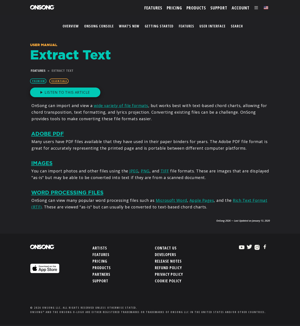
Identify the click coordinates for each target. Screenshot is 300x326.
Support (100, 280)
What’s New (129, 26)
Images (41, 163)
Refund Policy (168, 267)
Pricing (99, 261)
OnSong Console (99, 26)
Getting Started (159, 26)
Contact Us (166, 248)
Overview (71, 26)
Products (101, 267)
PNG (145, 171)
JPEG (133, 171)
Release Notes (168, 261)
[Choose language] (266, 8)
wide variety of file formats (121, 105)
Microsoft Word (171, 200)
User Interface (212, 26)
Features (186, 26)
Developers (165, 254)
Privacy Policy (169, 274)
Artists (99, 248)
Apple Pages (202, 200)
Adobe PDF (47, 133)
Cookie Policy (168, 280)
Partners (101, 274)
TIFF (165, 171)
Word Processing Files (67, 192)
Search (237, 26)
